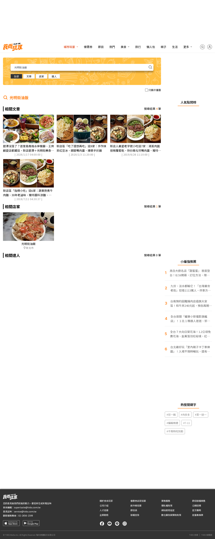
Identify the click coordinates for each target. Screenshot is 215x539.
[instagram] (124, 523)
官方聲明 (196, 510)
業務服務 (165, 500)
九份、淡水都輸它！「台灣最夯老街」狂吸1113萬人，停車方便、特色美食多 (190, 288)
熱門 (112, 47)
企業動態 (104, 515)
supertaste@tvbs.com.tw (27, 507)
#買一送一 (201, 414)
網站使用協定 (168, 510)
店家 (41, 76)
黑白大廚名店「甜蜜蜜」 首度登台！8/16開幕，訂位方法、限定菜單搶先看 (190, 273)
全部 (16, 76)
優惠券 (88, 47)
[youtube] (109, 523)
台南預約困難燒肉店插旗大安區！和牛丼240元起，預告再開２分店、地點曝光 (191, 303)
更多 (186, 47)
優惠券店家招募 (138, 500)
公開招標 (196, 505)
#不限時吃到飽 (175, 431)
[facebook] (102, 523)
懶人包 (151, 47)
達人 (54, 76)
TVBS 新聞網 (206, 535)
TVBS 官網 (193, 535)
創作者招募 (135, 505)
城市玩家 (69, 47)
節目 (101, 47)
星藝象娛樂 (197, 515)
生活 (175, 47)
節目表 (133, 510)
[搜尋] (202, 47)
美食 (123, 47)
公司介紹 (104, 505)
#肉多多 (185, 414)
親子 (163, 47)
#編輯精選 (172, 423)
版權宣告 (134, 515)
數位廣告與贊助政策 (171, 515)
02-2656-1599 (25, 515)
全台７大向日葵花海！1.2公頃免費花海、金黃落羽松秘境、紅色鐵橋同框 (190, 334)
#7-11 (186, 423)
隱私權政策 (166, 505)
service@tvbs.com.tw (25, 511)
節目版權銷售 (198, 500)
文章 (28, 76)
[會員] (209, 47)
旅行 (138, 47)
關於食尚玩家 (106, 500)
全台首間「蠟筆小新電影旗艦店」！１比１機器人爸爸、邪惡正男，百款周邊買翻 (190, 318)
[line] (117, 523)
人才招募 (104, 510)
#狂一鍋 (171, 414)
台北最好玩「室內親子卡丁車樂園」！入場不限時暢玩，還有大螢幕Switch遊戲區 (190, 349)
